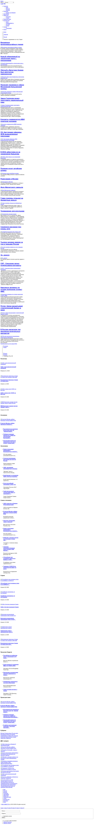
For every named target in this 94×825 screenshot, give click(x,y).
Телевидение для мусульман (12, 211)
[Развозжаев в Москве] (7, 181)
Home (4, 32)
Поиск (4, 29)
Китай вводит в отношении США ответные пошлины (10, 476)
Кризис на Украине (11, 12)
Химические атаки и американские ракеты (7, 631)
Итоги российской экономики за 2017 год (9, 484)
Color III (10, 808)
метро (13, 734)
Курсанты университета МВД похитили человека (13, 120)
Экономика (6, 14)
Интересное (6, 20)
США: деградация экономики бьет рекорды (10, 468)
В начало (5, 346)
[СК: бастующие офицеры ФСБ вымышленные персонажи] (13, 140)
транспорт (3, 738)
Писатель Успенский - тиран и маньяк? (9, 521)
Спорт (7, 18)
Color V (18, 808)
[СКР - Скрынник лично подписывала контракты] (13, 269)
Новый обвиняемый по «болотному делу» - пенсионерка (10, 58)
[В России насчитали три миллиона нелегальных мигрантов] (13, 337)
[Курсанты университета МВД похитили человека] (13, 125)
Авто (7, 22)
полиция (16, 735)
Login (2, 3)
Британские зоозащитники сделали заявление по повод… (10, 674)
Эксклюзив (9, 28)
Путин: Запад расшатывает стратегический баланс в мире (12, 308)
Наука (7, 25)
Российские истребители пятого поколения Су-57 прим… (10, 656)
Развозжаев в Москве (9, 179)
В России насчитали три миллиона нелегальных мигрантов (11, 331)
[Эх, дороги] (4, 258)
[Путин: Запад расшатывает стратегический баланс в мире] (13, 314)
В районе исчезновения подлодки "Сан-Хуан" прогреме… (9, 726)
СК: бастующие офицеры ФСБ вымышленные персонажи (11, 134)
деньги (8, 734)
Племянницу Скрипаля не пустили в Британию (10, 682)
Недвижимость (10, 23)
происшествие (4, 737)
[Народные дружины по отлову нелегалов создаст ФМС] (13, 295)
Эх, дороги (5, 255)
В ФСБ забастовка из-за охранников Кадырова (10, 153)
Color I (2, 808)
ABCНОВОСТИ (5, 804)
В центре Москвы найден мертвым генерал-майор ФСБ (10, 513)
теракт (14, 737)
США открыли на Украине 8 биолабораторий (10, 504)
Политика (5, 11)
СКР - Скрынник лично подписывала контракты (11, 264)
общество (11, 735)
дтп (11, 734)
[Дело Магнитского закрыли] (8, 190)
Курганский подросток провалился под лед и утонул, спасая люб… (9, 442)
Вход (4, 802)
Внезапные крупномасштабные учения (12, 43)
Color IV (14, 808)
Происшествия (7, 19)
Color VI (22, 808)
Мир (7, 7)
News (2, 1)
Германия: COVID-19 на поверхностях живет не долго (9, 567)
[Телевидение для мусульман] (8, 214)
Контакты (5, 800)
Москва (8, 10)
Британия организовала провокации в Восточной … (8, 619)
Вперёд (5, 353)
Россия (8, 8)
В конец (5, 354)
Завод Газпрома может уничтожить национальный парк (12, 100)
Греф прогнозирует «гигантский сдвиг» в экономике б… (9, 492)
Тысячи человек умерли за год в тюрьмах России (12, 243)
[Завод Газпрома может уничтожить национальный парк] (13, 106)
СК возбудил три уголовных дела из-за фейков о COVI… (9, 558)
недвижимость (4, 735)
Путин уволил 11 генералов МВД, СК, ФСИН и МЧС (11, 665)
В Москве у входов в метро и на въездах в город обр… (10, 539)
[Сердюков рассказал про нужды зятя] (11, 231)
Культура (8, 16)
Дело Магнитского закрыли (12, 187)
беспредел (3, 734)
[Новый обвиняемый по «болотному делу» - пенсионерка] (13, 64)
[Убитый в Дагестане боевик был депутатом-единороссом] (13, 78)
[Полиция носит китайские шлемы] (10, 173)
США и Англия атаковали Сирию (10, 607)
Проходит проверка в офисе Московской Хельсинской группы (12, 87)
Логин (3, 811)
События (5, 6)
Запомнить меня (7, 816)
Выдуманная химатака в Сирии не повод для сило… (9, 644)
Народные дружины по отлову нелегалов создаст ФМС (11, 289)
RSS (5, 3)
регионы (10, 737)
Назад (4, 347)
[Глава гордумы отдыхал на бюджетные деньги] (13, 204)
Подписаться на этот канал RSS (9, 343)
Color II (6, 808)
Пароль (4, 813)
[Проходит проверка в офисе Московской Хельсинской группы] (13, 92)
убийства (8, 738)
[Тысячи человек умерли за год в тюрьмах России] (13, 248)
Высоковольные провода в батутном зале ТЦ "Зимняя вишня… (10, 430)
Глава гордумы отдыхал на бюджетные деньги (12, 199)
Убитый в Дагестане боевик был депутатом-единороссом (12, 72)
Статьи (5, 27)
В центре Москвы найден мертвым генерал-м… (7, 424)
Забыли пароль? (7, 822)
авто (17, 733)
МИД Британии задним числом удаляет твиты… (9, 406)
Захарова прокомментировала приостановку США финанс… (9, 548)
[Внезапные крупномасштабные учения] (11, 47)
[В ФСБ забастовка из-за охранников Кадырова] (13, 158)
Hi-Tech (8, 24)
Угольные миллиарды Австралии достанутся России (9, 459)
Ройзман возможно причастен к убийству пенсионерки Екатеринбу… (9, 436)
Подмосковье (8, 733)
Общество (6, 15)
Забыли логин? (7, 823)
